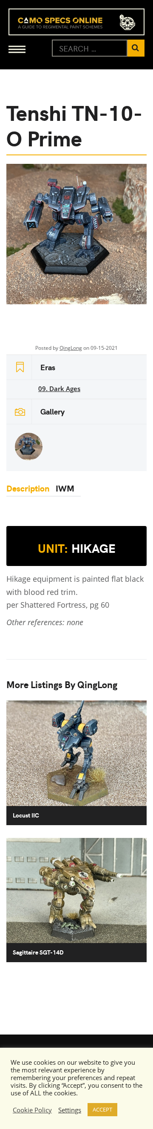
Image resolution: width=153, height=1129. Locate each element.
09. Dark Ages (59, 388)
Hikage (77, 548)
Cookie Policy (32, 1110)
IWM (65, 488)
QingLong (71, 348)
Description (27, 488)
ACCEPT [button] (102, 1109)
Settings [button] (69, 1110)
